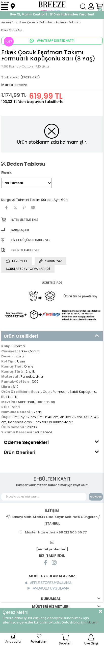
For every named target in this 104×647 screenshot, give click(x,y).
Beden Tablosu (25, 163)
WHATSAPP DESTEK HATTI (55, 40)
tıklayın (92, 622)
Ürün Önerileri (19, 452)
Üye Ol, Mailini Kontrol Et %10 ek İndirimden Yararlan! (52, 14)
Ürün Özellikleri (21, 336)
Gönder (96, 497)
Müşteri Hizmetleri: (56, 532)
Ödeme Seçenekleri (26, 442)
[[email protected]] (52, 542)
